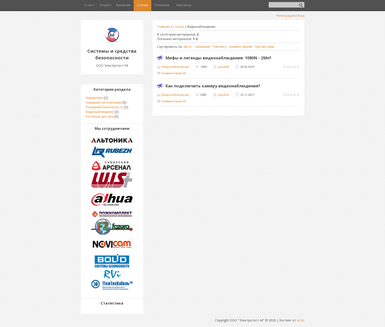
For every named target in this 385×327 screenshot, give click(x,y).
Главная (163, 26)
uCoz (300, 320)
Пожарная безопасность (104, 107)
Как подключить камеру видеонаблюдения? (212, 85)
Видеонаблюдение (175, 67)
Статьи (178, 26)
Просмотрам (264, 46)
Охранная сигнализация (104, 102)
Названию (202, 46)
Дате (187, 46)
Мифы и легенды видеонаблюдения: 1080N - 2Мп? (218, 57)
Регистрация (285, 16)
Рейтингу (220, 46)
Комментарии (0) (174, 73)
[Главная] (112, 41)
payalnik (223, 67)
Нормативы (94, 98)
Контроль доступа (100, 116)
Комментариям (240, 46)
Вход (300, 16)
